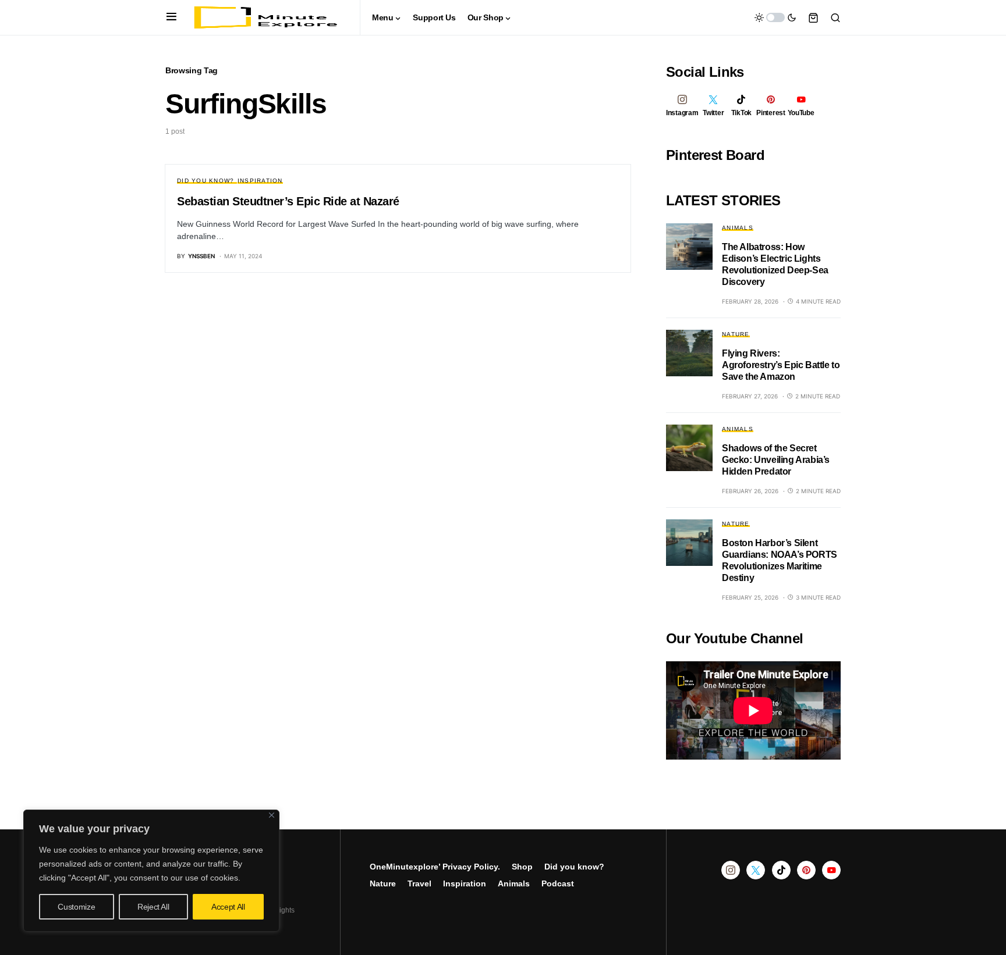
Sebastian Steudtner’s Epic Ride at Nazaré (288, 201)
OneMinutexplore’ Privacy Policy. (435, 866)
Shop (522, 866)
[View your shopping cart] (813, 17)
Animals (737, 228)
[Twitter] (755, 870)
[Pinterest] (806, 870)
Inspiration (260, 180)
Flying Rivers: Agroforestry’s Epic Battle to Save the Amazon (780, 365)
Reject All (153, 906)
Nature (736, 334)
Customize (76, 906)
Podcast (557, 883)
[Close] (271, 815)
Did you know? (205, 180)
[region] (151, 871)
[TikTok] (781, 870)
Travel (419, 883)
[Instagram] (730, 870)
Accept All (228, 906)
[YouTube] (831, 870)
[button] (171, 17)
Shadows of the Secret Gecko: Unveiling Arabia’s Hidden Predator (776, 459)
